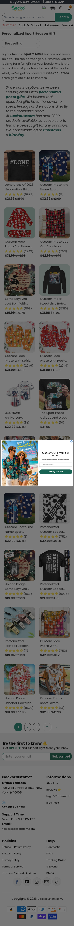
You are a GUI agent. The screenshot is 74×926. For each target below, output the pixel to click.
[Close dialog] (71, 441)
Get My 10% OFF (55, 472)
